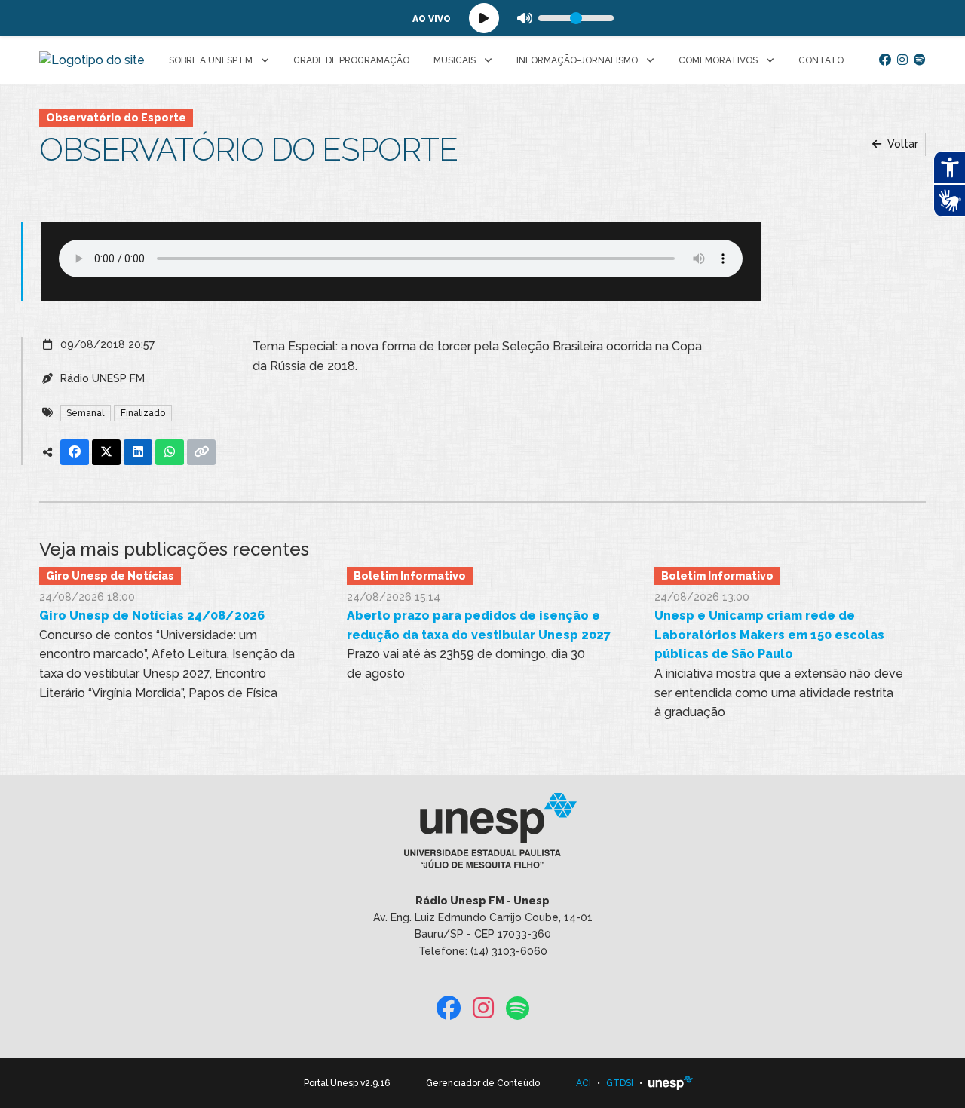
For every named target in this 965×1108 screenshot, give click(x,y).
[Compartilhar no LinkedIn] (138, 452)
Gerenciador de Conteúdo (483, 1083)
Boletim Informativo (410, 576)
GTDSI (619, 1083)
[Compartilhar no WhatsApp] (169, 452)
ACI (583, 1083)
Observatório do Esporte (116, 118)
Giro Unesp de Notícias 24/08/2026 (152, 615)
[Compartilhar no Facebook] (74, 452)
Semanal (85, 413)
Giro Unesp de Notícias (110, 576)
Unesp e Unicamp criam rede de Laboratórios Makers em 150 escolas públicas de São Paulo (769, 634)
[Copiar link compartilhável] (201, 452)
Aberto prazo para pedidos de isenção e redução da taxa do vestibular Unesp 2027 (479, 625)
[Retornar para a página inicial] (482, 835)
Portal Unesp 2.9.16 (347, 1083)
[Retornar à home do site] (92, 60)
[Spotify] (920, 60)
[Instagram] (902, 60)
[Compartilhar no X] (106, 452)
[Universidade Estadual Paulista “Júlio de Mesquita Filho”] (671, 1083)
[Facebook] (885, 60)
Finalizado (143, 413)
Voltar (901, 144)
